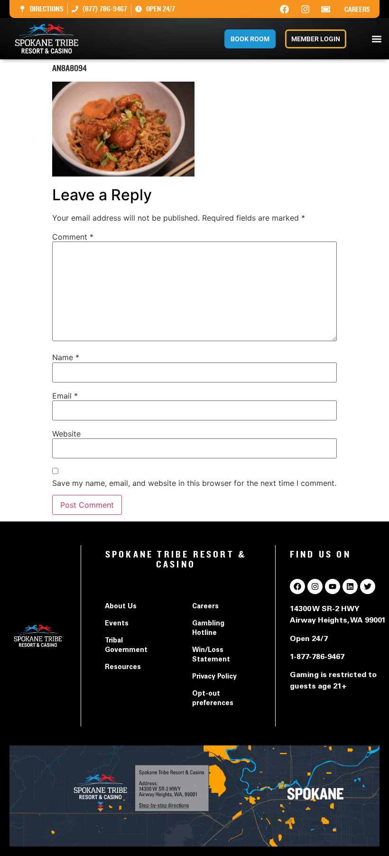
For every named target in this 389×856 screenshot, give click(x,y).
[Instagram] (305, 9)
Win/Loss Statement (211, 655)
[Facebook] (285, 9)
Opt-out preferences (212, 699)
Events (117, 624)
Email (65, 396)
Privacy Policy (214, 677)
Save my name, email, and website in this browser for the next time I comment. (194, 483)
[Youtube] (332, 586)
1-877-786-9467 (317, 657)
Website (66, 433)
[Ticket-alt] (326, 9)
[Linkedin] (350, 586)
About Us (121, 607)
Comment (72, 237)
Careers (357, 9)
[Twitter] (367, 586)
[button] (376, 39)
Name (65, 357)
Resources (123, 667)
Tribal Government (126, 646)
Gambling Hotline (208, 629)
